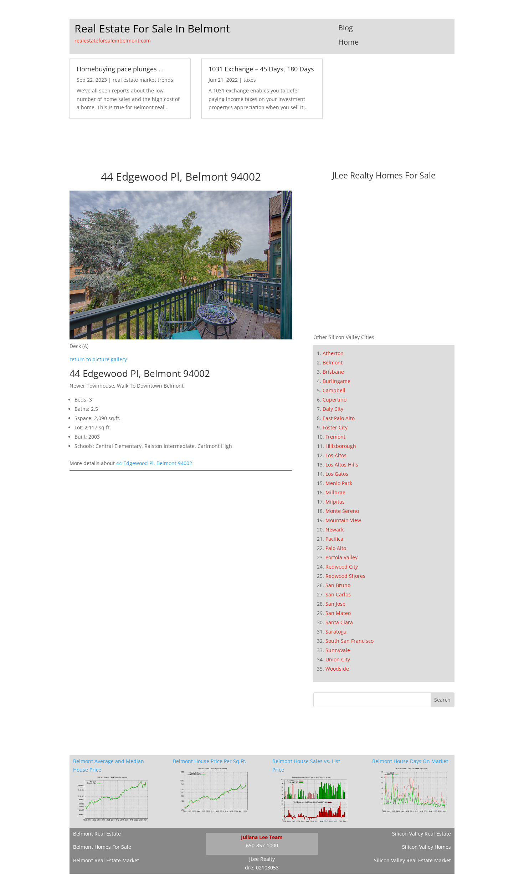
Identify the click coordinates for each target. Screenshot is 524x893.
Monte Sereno (342, 511)
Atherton (333, 353)
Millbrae (335, 492)
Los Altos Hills (341, 464)
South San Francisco (349, 640)
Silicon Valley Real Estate (421, 833)
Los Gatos (336, 473)
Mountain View (343, 520)
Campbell (334, 390)
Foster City (335, 427)
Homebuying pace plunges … (120, 69)
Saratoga (335, 631)
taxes (249, 79)
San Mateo (338, 613)
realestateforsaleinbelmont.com (113, 40)
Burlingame (336, 381)
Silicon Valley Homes (426, 846)
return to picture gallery (98, 359)
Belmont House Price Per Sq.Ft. (209, 761)
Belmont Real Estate (97, 833)
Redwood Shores (345, 575)
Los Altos (335, 455)
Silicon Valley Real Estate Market (412, 860)
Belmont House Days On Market (410, 761)
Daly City (333, 408)
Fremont (335, 436)
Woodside (337, 668)
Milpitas (335, 501)
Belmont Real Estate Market (106, 860)
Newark (334, 529)
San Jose (335, 603)
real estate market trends (143, 79)
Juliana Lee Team (262, 837)
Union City (337, 659)
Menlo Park (338, 483)
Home (348, 42)
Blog (345, 27)
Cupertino (334, 399)
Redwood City (341, 566)
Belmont (333, 362)
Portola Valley (341, 557)
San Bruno (337, 585)
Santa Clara (339, 622)
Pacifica (334, 538)
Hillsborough (340, 446)
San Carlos (338, 594)
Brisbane (333, 371)
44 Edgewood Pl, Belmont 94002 (154, 463)
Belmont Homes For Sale (102, 846)
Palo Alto (335, 548)
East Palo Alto (339, 418)
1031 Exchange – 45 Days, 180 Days (261, 69)
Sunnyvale (337, 650)
